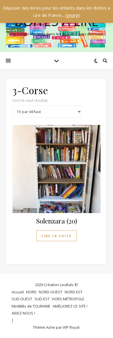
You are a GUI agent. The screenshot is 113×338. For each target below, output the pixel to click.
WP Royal (71, 327)
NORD (31, 292)
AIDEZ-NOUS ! (23, 313)
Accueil (18, 292)
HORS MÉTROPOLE (68, 298)
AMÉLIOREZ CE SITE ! (70, 306)
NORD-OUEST (50, 292)
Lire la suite (56, 236)
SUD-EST (42, 298)
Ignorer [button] (72, 15)
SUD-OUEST (22, 298)
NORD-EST (74, 292)
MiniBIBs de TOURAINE (31, 306)
